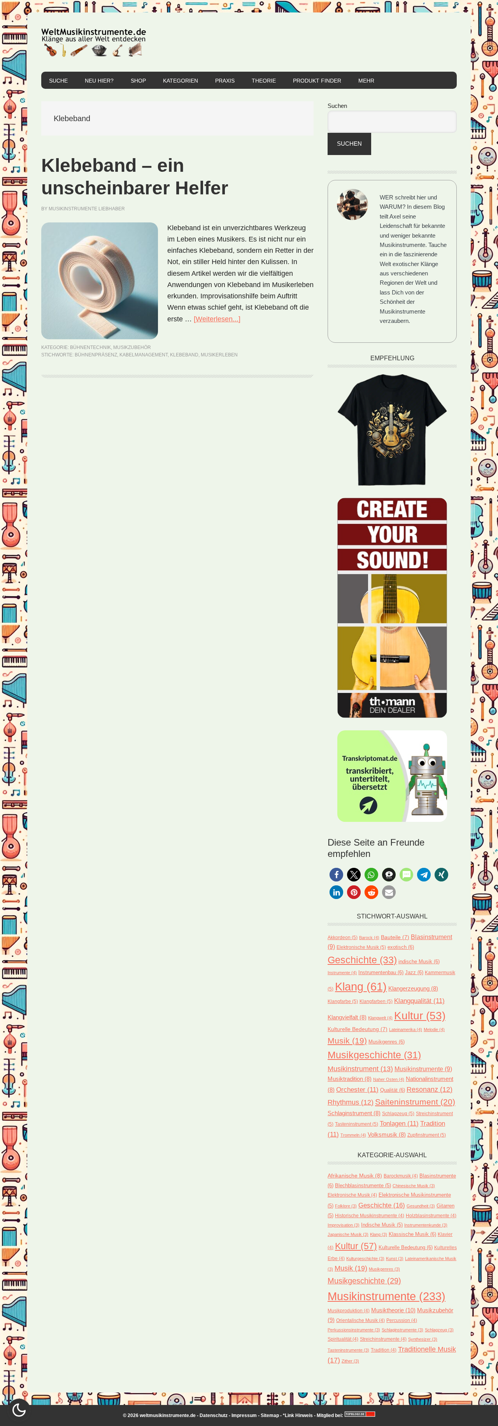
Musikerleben (219, 355)
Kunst (394, 1258)
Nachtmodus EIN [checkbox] (19, 1410)
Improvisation (343, 1225)
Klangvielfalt (347, 1017)
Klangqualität (419, 1001)
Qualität (392, 1090)
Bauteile (395, 937)
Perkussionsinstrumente (354, 1329)
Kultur (419, 1015)
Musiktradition (350, 1078)
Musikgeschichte (374, 1055)
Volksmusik (387, 1134)
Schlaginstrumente (402, 1329)
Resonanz (429, 1089)
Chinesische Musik (414, 1185)
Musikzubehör (132, 347)
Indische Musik (382, 1225)
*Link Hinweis (298, 1415)
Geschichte (362, 959)
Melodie (434, 1029)
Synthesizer (422, 1339)
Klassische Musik (412, 1234)
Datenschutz (214, 1415)
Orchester (357, 1089)
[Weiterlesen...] (217, 319)
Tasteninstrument (356, 1124)
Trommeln (353, 1135)
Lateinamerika (405, 1029)
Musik (347, 1040)
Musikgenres (386, 1042)
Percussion (401, 1320)
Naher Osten (388, 1079)
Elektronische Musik (361, 947)
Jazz (414, 972)
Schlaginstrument (354, 1113)
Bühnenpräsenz (96, 355)
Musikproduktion (349, 1310)
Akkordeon (343, 937)
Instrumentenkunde (425, 1225)
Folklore (346, 1206)
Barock (369, 937)
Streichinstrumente (383, 1338)
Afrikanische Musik (355, 1175)
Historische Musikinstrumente (369, 1215)
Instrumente (342, 972)
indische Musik (419, 961)
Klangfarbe (343, 1001)
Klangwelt (380, 1017)
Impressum (244, 1415)
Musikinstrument (360, 1069)
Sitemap (270, 1415)
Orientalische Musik (360, 1320)
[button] (336, 874)
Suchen (337, 105)
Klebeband (184, 355)
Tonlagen (399, 1123)
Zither (350, 1361)
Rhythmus (351, 1102)
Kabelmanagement (143, 355)
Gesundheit (421, 1206)
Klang (361, 986)
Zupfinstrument (426, 1135)
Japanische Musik (348, 1234)
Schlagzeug (398, 1113)
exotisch (401, 947)
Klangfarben (376, 1001)
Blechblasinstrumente (363, 1185)
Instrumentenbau (380, 972)
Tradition (383, 1349)
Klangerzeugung (413, 988)
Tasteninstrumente (348, 1350)
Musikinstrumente (423, 1069)
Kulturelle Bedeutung (358, 1029)
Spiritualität (343, 1338)
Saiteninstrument (415, 1102)
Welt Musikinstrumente (93, 42)
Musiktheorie (393, 1310)
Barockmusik (401, 1175)
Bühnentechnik (90, 347)
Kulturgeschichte (365, 1258)
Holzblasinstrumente (431, 1215)
